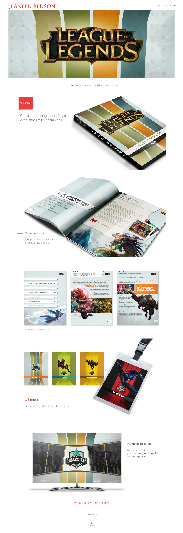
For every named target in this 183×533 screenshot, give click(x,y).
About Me (168, 5)
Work (159, 5)
